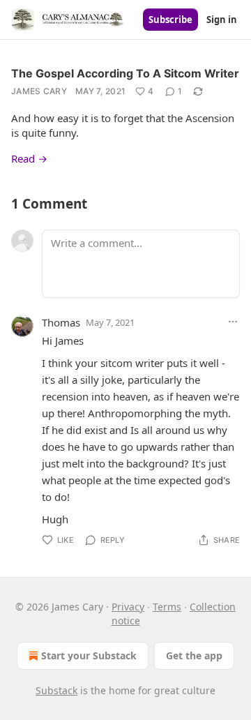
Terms (167, 606)
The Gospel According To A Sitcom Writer (125, 73)
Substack (56, 690)
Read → (29, 158)
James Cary (39, 91)
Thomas (61, 322)
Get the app (194, 655)
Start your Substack (89, 655)
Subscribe (170, 19)
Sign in (221, 19)
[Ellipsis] (233, 321)
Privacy (128, 606)
